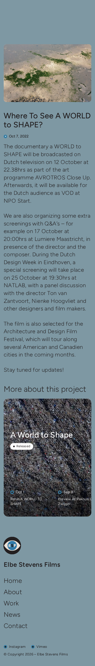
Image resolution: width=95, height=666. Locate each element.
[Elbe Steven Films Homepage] (12, 545)
